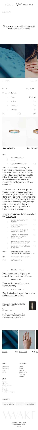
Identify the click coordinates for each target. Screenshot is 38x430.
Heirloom (5, 390)
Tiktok (4, 370)
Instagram (5, 366)
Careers (21, 376)
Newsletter (5, 399)
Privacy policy (15, 422)
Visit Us (21, 370)
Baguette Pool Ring (9, 148)
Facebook (5, 368)
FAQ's (21, 366)
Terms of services (22, 422)
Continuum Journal (8, 392)
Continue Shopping (21, 29)
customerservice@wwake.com (20, 257)
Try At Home (23, 372)
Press (4, 372)
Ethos (4, 382)
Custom (4, 388)
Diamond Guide (7, 386)
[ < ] (3, 113)
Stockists (22, 374)
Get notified (30, 404)
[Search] (5, 4)
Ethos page (11, 216)
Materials (5, 384)
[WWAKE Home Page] (19, 4)
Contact (21, 368)
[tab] (19, 97)
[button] (12, 4)
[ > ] (34, 113)
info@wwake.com (16, 260)
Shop (30, 97)
